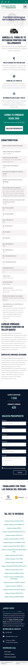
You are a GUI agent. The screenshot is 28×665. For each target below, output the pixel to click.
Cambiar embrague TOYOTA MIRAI (14, 562)
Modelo (4, 448)
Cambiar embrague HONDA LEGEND (14, 573)
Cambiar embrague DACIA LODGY (14, 569)
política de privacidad (19, 468)
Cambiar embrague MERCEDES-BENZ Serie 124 (14, 566)
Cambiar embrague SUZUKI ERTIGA (14, 521)
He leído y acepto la (14, 468)
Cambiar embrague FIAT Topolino (14, 555)
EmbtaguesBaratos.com (11, 611)
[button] (25, 2)
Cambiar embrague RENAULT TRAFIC (14, 539)
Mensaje (4, 455)
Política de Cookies (9, 654)
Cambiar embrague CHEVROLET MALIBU (14, 589)
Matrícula (4, 441)
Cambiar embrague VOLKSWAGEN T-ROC (14, 542)
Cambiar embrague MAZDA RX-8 (14, 535)
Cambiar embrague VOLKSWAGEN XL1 (14, 524)
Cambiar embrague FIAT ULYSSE (14, 559)
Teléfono (4, 434)
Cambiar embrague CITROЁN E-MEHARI (14, 582)
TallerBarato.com (4, 663)
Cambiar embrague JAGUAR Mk (14, 586)
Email (3, 427)
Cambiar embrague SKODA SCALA (14, 593)
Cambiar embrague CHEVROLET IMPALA (14, 546)
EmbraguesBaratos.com (7, 662)
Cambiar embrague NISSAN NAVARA (14, 596)
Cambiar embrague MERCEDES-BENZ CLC (14, 531)
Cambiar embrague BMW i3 (14, 528)
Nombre (4, 420)
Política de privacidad (10, 657)
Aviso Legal (7, 651)
